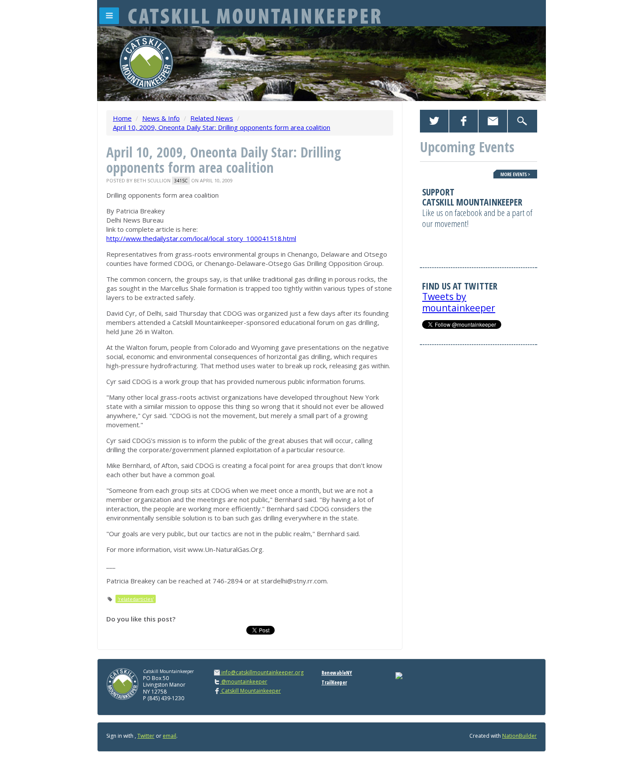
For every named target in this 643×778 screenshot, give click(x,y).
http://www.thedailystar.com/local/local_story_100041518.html (201, 238)
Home (122, 118)
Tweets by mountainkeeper (458, 302)
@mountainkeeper (243, 681)
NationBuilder (519, 736)
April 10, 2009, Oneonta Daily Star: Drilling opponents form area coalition (221, 127)
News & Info (161, 118)
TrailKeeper (334, 682)
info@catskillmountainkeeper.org (262, 672)
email (169, 736)
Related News (211, 118)
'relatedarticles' (136, 599)
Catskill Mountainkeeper (250, 690)
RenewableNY (337, 673)
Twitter (145, 736)
